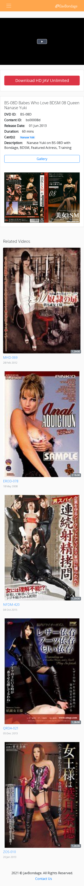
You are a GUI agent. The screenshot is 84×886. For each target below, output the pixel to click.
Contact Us (43, 878)
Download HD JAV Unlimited (42, 80)
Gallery (42, 159)
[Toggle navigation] (8, 6)
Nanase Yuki (27, 137)
